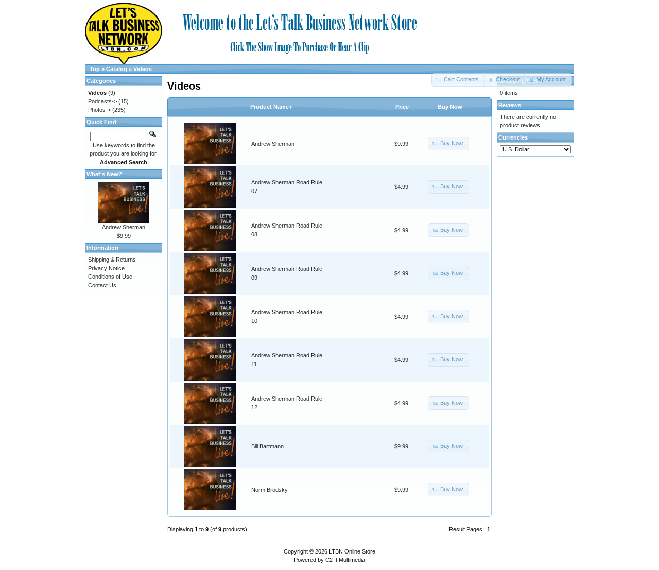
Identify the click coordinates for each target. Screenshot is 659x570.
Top (95, 69)
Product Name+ (271, 106)
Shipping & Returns (112, 259)
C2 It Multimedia (345, 560)
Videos (142, 69)
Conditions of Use (110, 276)
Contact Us (102, 285)
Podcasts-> (102, 101)
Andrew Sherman (272, 144)
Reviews (509, 105)
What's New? (104, 174)
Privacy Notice (106, 268)
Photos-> (99, 110)
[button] (504, 80)
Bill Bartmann (267, 446)
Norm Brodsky (269, 490)
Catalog (116, 69)
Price (402, 106)
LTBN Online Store (352, 551)
